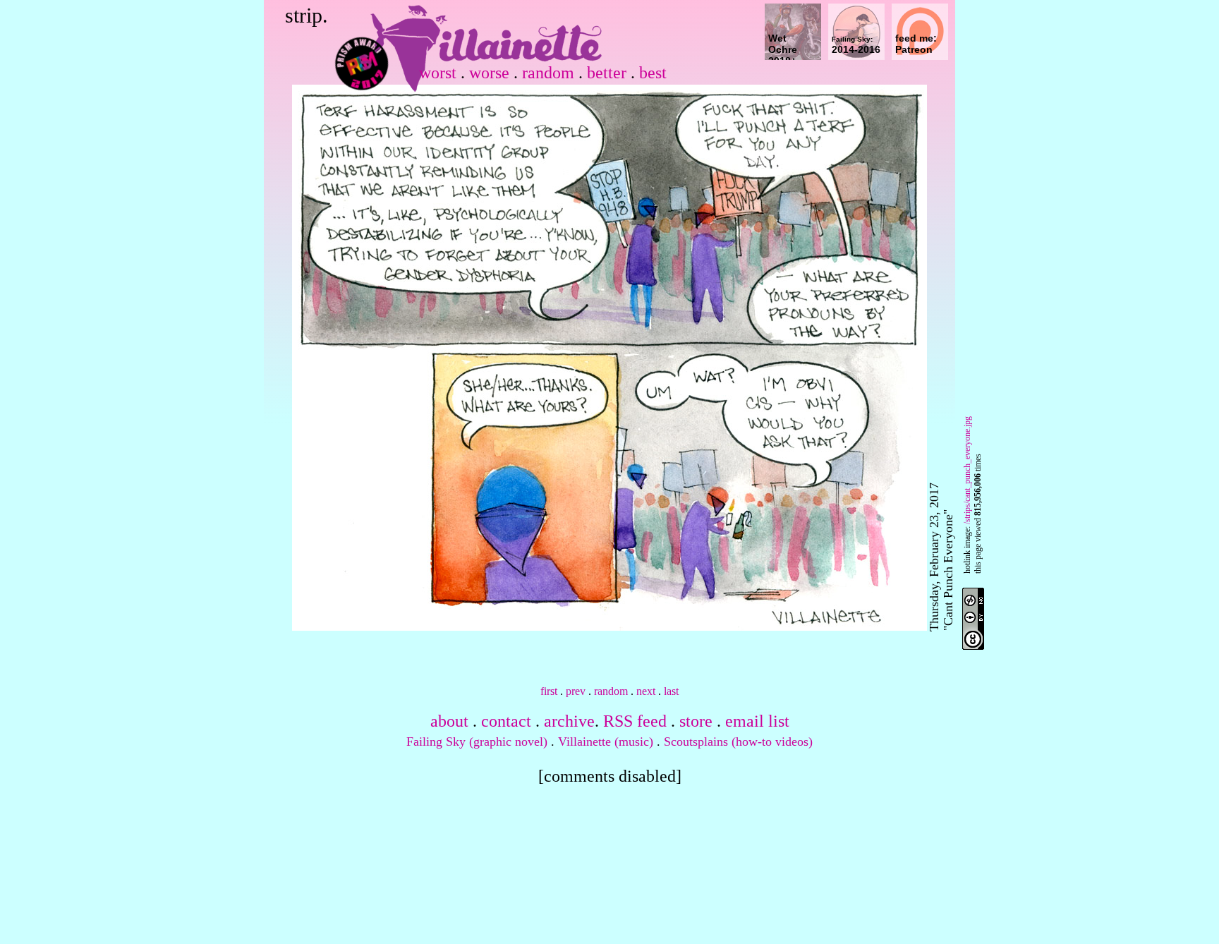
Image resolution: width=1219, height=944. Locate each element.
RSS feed (635, 721)
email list (757, 721)
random (548, 72)
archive (569, 721)
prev (576, 691)
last (671, 691)
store (695, 721)
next (645, 691)
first (548, 691)
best (653, 72)
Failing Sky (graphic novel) (476, 741)
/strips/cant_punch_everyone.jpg (967, 470)
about (449, 721)
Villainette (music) (605, 741)
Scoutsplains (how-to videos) (738, 741)
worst (437, 72)
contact (506, 721)
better (606, 72)
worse (489, 72)
